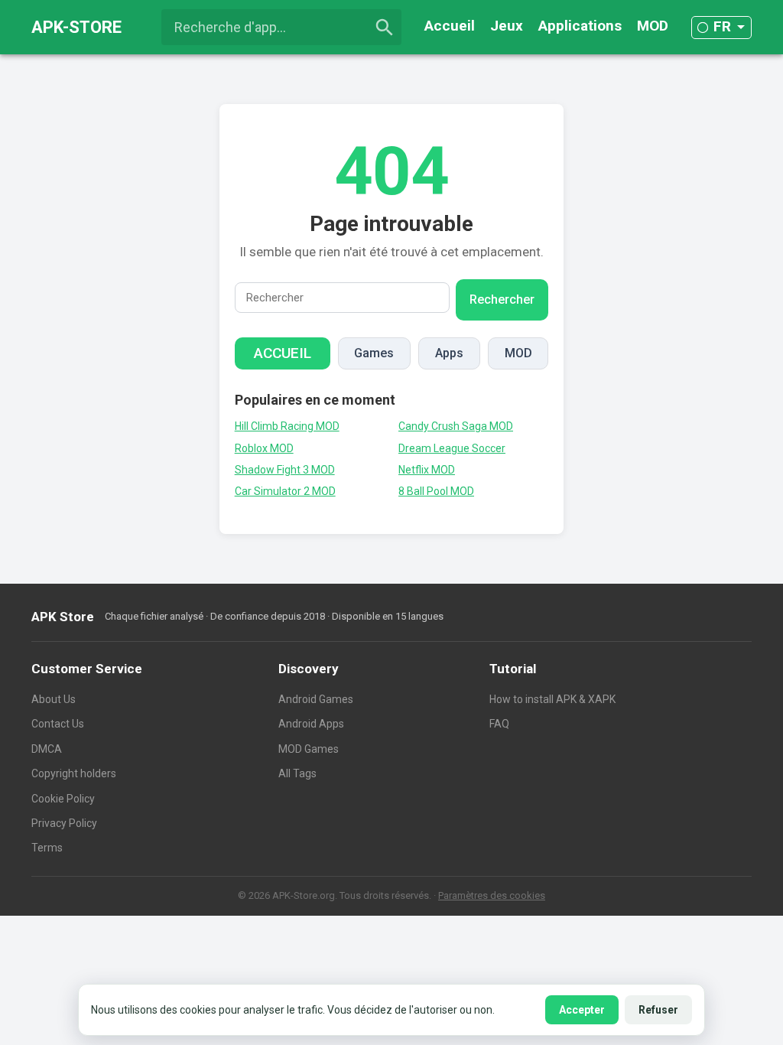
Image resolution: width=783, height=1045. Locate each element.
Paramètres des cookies (491, 895)
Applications (580, 25)
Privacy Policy (64, 823)
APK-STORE (76, 27)
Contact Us (57, 724)
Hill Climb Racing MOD (287, 426)
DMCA (46, 749)
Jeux (506, 25)
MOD (652, 25)
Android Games (315, 699)
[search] (385, 27)
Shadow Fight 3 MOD (285, 470)
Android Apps (311, 724)
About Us (53, 699)
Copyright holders (73, 773)
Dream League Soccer (451, 448)
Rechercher (501, 299)
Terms (47, 848)
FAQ (499, 724)
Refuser (658, 1010)
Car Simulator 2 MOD (285, 491)
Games (374, 353)
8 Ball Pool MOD (436, 491)
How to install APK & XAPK (552, 699)
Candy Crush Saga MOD (455, 426)
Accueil (449, 25)
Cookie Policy (63, 799)
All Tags (297, 773)
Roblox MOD (264, 448)
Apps (449, 353)
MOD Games (308, 749)
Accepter (582, 1010)
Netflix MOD (426, 470)
